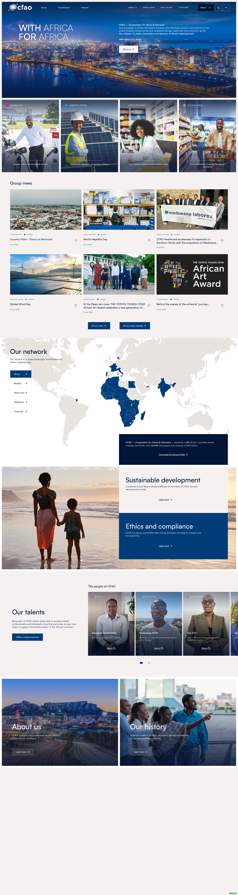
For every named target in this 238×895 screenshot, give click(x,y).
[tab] (141, 663)
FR (226, 8)
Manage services (233, 892)
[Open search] (218, 7)
